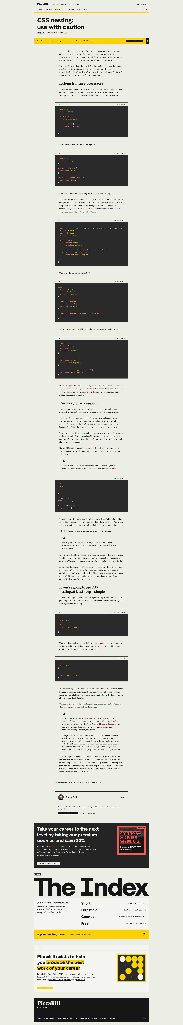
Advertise (103, 1018)
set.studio (144, 4)
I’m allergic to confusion (77, 403)
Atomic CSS (99, 418)
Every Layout (111, 807)
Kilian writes (64, 454)
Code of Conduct (49, 1018)
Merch (79, 9)
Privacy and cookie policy (64, 1018)
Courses (39, 9)
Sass (71, 89)
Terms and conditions (82, 1018)
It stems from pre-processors (81, 83)
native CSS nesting (76, 69)
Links (64, 9)
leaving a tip (85, 782)
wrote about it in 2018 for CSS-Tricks (80, 211)
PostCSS (63, 558)
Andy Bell (52, 974)
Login (86, 9)
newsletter (80, 979)
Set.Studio (48, 976)
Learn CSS (63, 809)
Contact (94, 1018)
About (39, 1018)
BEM (109, 95)
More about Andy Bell (89, 813)
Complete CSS (103, 439)
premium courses (55, 979)
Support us (112, 1018)
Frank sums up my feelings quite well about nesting (88, 530)
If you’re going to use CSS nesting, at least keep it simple (82, 589)
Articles (57, 9)
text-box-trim (108, 60)
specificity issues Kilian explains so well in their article (95, 691)
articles (67, 979)
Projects (71, 9)
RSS (144, 1018)
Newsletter (48, 9)
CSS (65, 32)
